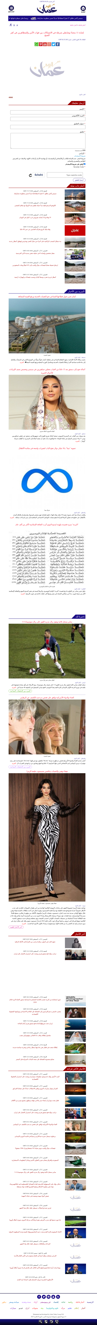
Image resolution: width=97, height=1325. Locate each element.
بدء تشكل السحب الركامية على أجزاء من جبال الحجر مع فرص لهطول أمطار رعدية (35, 241)
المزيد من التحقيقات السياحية (20, 691)
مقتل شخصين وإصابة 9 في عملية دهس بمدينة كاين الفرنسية (35, 253)
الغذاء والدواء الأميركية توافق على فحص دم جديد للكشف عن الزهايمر (47, 698)
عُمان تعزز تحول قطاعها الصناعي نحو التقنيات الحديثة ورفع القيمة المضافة (47, 297)
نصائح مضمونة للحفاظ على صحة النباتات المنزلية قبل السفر (35, 1059)
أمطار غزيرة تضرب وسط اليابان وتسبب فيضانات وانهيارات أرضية (35, 277)
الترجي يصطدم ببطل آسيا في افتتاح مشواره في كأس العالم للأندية (35, 1256)
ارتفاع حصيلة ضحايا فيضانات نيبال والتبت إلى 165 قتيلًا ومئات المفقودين (35, 265)
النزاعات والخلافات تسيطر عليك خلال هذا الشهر (35, 1244)
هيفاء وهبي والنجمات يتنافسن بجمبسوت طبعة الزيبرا (47, 771)
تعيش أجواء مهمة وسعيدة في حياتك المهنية (35, 1196)
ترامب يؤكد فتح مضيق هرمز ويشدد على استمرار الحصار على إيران (35, 954)
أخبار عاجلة (73, 25)
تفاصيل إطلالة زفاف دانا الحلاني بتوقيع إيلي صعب (35, 1035)
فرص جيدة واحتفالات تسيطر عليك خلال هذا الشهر (35, 1208)
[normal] (14, 25)
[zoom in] (11, 25)
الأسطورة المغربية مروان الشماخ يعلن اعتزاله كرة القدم (35, 1280)
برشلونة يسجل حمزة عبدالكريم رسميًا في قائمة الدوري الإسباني (35, 1136)
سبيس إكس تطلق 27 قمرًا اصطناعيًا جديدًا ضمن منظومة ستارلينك (71, 18)
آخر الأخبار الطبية (16, 927)
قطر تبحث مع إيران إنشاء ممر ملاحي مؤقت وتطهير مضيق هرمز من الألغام (35, 1100)
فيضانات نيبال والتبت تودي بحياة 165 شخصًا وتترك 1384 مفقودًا (35, 1148)
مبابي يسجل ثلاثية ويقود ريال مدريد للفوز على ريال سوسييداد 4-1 (47, 622)
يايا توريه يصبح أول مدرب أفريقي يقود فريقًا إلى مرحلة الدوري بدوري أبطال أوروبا (35, 1220)
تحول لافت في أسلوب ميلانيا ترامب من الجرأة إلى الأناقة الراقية (35, 942)
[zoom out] (17, 25)
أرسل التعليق (79, 180)
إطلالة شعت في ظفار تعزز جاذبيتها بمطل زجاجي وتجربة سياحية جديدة (35, 1047)
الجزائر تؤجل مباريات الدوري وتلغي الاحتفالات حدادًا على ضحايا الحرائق (35, 1088)
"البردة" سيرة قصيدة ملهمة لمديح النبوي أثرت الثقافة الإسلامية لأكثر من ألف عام (47, 525)
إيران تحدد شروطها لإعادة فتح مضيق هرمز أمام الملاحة (35, 1023)
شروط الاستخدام (80, 156)
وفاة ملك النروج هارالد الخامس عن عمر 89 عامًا (35, 229)
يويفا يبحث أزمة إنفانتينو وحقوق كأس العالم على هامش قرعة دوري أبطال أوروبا (35, 1268)
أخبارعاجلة (82, 25)
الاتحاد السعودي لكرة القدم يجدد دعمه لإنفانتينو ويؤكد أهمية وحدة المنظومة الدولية (35, 1232)
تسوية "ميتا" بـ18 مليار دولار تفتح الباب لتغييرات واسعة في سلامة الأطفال (47, 448)
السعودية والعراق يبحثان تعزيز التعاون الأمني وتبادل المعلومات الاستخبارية (35, 1160)
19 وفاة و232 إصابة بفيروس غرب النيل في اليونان (35, 217)
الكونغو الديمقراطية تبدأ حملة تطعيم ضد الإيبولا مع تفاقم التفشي (35, 205)
